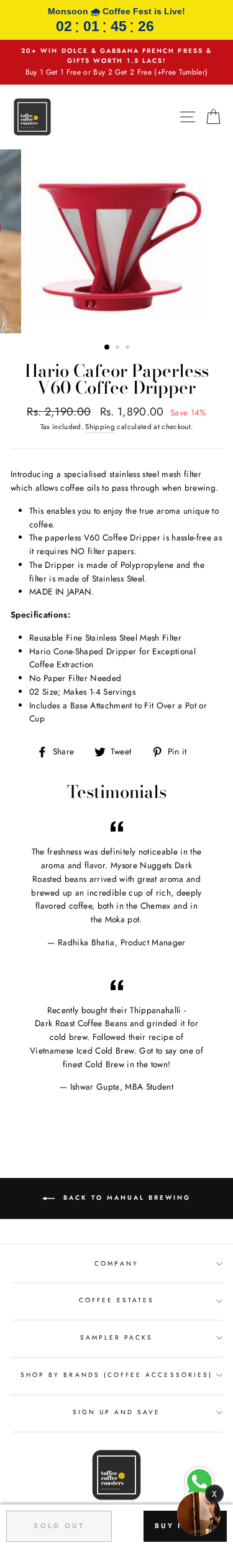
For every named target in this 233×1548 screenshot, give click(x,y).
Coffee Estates (117, 1300)
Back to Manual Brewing (125, 1197)
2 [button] (119, 348)
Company (116, 1263)
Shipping (100, 427)
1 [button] (107, 348)
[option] (116, 62)
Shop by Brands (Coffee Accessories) (116, 1374)
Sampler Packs (116, 1337)
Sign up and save (117, 1412)
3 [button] (129, 348)
